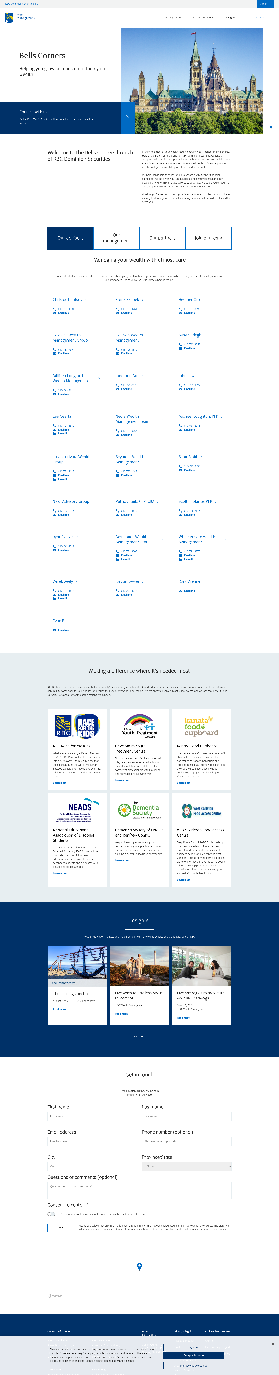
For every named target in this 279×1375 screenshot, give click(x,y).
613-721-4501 (66, 309)
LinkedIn (63, 433)
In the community (203, 17)
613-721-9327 (192, 385)
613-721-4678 (129, 510)
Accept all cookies (194, 1355)
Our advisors (70, 238)
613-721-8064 (129, 430)
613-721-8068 (129, 551)
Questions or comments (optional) (82, 1177)
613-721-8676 (129, 385)
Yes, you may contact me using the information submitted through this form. (103, 1214)
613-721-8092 (192, 309)
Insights (230, 17)
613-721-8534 (192, 466)
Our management (116, 238)
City (51, 1157)
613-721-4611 (66, 546)
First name (58, 1107)
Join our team (208, 238)
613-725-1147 (129, 471)
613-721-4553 (66, 425)
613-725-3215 (66, 390)
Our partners (162, 238)
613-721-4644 (66, 590)
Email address (61, 1132)
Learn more (60, 782)
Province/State (157, 1157)
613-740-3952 (192, 344)
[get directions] (139, 1267)
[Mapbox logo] (55, 1296)
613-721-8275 (192, 551)
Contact (261, 17)
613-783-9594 (66, 349)
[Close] (272, 1343)
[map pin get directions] (139, 1267)
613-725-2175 (192, 510)
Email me (63, 312)
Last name (152, 1107)
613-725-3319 (129, 349)
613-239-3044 (129, 590)
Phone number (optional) (167, 1132)
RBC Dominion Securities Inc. (22, 4)
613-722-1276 (66, 510)
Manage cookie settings (193, 1365)
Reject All (194, 1347)
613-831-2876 (192, 425)
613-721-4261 (129, 309)
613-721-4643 (66, 471)
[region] (139, 1271)
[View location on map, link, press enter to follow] (139, 1271)
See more (139, 1036)
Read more (59, 1009)
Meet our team (172, 17)
